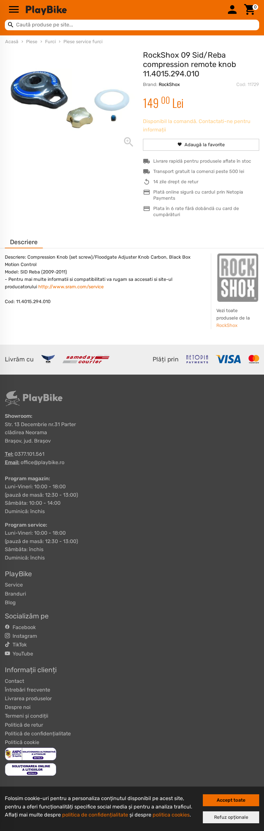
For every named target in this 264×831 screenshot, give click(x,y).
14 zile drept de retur (175, 182)
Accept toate (231, 800)
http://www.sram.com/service (71, 287)
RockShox (169, 84)
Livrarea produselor (28, 698)
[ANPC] (30, 753)
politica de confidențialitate (95, 815)
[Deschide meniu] (14, 10)
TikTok (18, 645)
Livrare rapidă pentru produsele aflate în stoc (202, 161)
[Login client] (232, 10)
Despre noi (18, 707)
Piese (31, 41)
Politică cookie (22, 742)
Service (14, 585)
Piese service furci (82, 41)
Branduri (15, 594)
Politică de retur (24, 725)
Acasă (11, 41)
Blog (10, 602)
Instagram (23, 636)
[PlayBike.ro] (123, 10)
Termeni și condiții (26, 716)
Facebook (23, 627)
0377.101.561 (29, 454)
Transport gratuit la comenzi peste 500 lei (198, 171)
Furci (50, 41)
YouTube (21, 654)
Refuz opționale (231, 817)
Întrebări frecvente (27, 690)
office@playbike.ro (42, 462)
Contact (14, 681)
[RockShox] (237, 277)
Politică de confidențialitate (38, 734)
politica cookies (171, 815)
